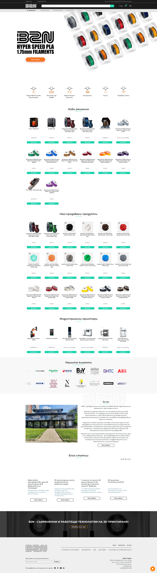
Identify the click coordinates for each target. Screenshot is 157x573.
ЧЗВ (94, 550)
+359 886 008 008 (41, 1)
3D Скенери (70, 10)
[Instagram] (58, 568)
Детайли (34, 142)
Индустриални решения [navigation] (93, 10)
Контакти (121, 545)
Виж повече (106, 445)
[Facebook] (55, 568)
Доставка (102, 550)
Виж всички (126, 459)
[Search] (112, 6)
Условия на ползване (70, 550)
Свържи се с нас (79, 527)
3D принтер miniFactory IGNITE (116, 481)
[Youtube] (61, 568)
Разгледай (35, 59)
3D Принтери (45, 10)
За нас (129, 545)
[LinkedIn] (63, 568)
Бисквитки (86, 550)
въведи (56, 561)
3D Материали (58, 10)
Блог (114, 545)
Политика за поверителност (120, 550)
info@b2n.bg (29, 1)
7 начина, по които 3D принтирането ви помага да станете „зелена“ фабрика (91, 483)
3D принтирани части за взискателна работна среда (64, 482)
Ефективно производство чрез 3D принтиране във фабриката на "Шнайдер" (38, 484)
